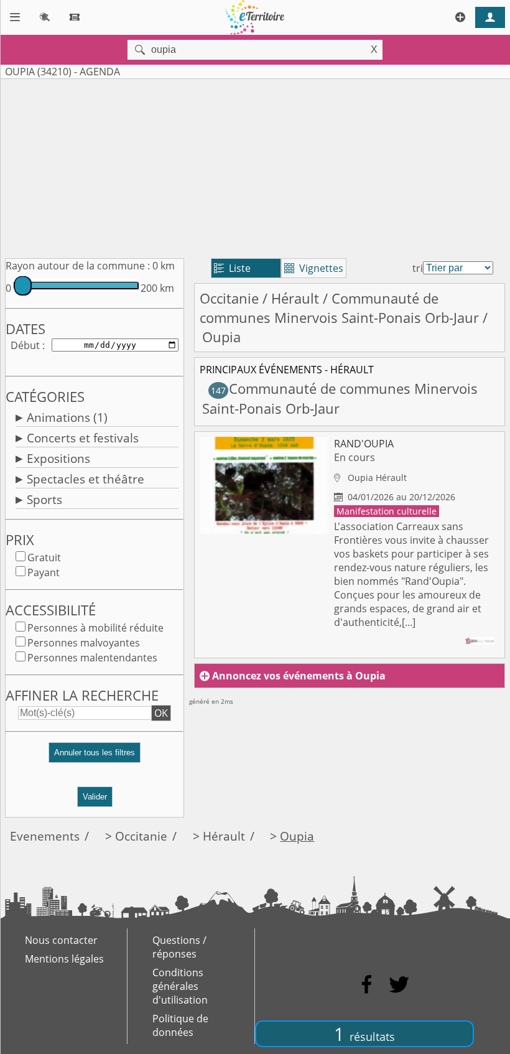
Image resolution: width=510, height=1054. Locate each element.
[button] (94, 757)
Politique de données (180, 1025)
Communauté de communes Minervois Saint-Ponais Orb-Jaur (339, 308)
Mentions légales (64, 959)
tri (417, 268)
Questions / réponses (179, 947)
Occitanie (229, 298)
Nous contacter (61, 940)
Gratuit (44, 557)
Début (25, 345)
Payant (43, 572)
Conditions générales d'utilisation (180, 986)
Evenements (45, 836)
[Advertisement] (255, 166)
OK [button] (161, 713)
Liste (232, 268)
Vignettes (313, 268)
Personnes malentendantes (92, 658)
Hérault (295, 298)
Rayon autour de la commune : (78, 266)
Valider (95, 796)
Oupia (297, 836)
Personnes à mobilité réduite (95, 628)
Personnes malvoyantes (83, 643)
